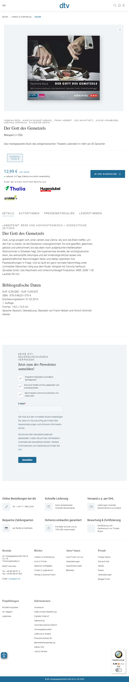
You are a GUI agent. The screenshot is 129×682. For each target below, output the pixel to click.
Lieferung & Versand (42, 634)
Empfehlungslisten (10, 607)
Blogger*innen (104, 579)
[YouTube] (68, 670)
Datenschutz (39, 621)
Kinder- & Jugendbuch (43, 570)
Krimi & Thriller (40, 561)
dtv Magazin (7, 612)
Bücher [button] (38, 550)
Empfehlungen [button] (10, 600)
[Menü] (4, 5)
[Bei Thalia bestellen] (20, 188)
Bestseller (70, 570)
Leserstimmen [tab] (90, 213)
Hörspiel (15, 158)
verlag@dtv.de (14, 579)
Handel (101, 566)
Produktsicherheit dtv (43, 638)
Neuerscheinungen (74, 566)
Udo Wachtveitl (84, 120)
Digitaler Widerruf (41, 616)
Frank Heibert (63, 120)
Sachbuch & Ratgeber (43, 566)
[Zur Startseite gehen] (64, 5)
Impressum (39, 607)
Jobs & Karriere (40, 651)
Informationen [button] (42, 600)
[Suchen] (115, 5)
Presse (101, 570)
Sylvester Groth (39, 123)
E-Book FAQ (39, 647)
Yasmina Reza (12, 120)
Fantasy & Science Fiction (45, 575)
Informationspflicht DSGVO (45, 625)
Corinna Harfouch (15, 123)
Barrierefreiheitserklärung (44, 643)
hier (20, 449)
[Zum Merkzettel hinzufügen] (120, 30)
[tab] (8, 214)
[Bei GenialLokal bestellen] (20, 197)
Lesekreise (6, 616)
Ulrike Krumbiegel (107, 120)
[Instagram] (61, 670)
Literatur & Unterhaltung (44, 557)
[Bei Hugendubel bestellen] (56, 189)
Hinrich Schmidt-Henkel (37, 120)
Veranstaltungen (73, 561)
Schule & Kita (103, 561)
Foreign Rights (104, 557)
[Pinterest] (75, 670)
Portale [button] (102, 550)
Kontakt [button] (6, 550)
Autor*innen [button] (73, 550)
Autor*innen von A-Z (74, 557)
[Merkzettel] (119, 5)
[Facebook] (53, 670)
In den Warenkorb (105, 174)
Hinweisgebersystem (43, 629)
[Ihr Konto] (123, 5)
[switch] (118, 670)
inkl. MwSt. (24, 172)
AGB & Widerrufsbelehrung (45, 612)
